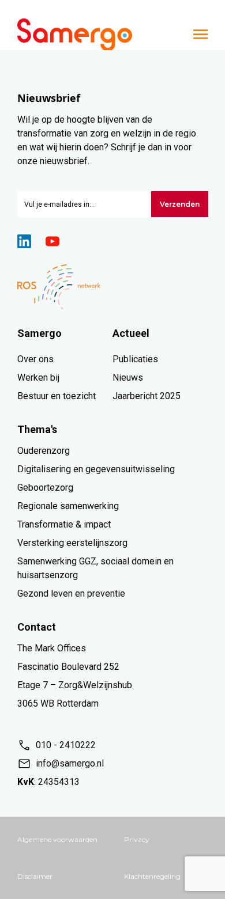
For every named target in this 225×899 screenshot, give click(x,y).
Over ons (35, 359)
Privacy (136, 839)
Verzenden (180, 204)
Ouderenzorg (43, 450)
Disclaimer (34, 876)
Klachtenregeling (152, 876)
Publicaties (135, 359)
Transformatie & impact (64, 524)
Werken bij (38, 377)
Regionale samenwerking (68, 505)
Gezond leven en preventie (71, 593)
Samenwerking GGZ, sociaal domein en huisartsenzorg (95, 568)
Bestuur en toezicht (56, 395)
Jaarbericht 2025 (146, 395)
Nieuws (127, 377)
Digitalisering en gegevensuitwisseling (96, 469)
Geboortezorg (45, 487)
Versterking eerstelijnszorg (72, 542)
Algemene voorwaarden (57, 839)
